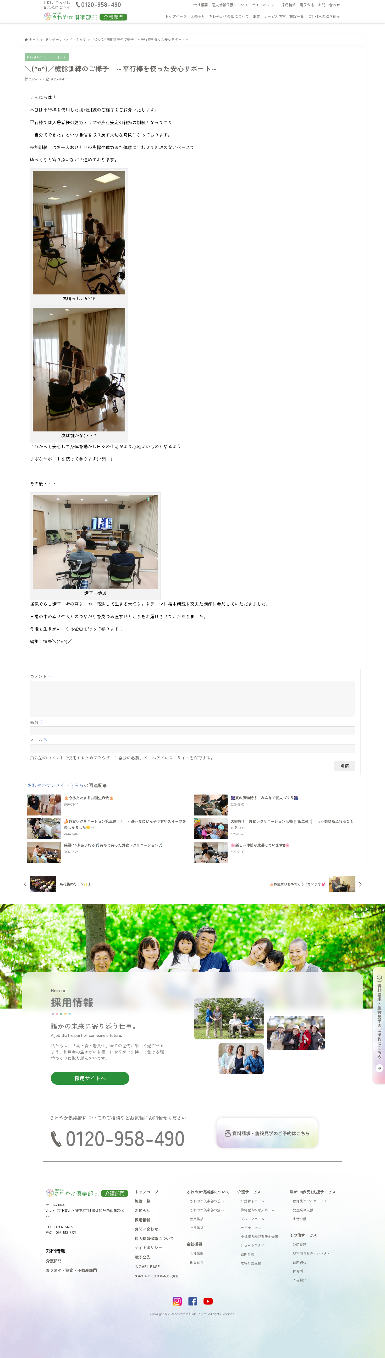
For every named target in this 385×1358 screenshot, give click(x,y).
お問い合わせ (329, 4)
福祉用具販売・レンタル (311, 1253)
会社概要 (200, 4)
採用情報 (288, 4)
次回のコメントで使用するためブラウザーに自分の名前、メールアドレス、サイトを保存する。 (125, 757)
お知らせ (197, 16)
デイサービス (251, 1227)
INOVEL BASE (147, 1266)
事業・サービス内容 (269, 16)
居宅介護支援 (251, 1263)
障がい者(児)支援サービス (312, 1192)
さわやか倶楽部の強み (207, 1209)
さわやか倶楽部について (229, 16)
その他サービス (303, 1235)
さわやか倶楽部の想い (207, 1200)
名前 (37, 722)
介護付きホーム (253, 1200)
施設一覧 (296, 16)
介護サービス (249, 1192)
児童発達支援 (303, 1209)
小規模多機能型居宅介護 (259, 1236)
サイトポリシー (265, 4)
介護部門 (54, 1260)
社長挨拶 (197, 1227)
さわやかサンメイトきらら (46, 56)
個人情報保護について (230, 4)
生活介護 (299, 1218)
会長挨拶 (197, 1218)
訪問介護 (247, 1254)
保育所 (298, 1270)
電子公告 (307, 4)
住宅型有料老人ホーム (258, 1209)
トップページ (176, 16)
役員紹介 (197, 1262)
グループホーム (253, 1218)
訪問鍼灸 (299, 1262)
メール (39, 739)
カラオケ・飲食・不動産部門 (71, 1270)
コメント (41, 676)
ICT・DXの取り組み (324, 16)
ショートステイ (253, 1245)
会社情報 (197, 1253)
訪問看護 (299, 1244)
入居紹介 (299, 1279)
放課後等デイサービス (310, 1200)
